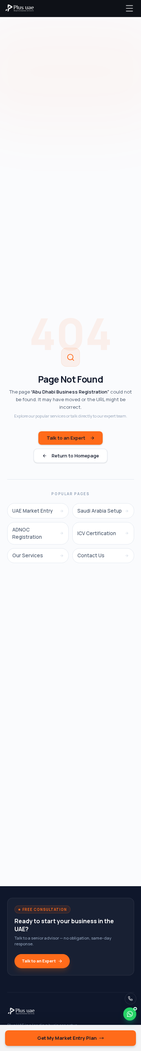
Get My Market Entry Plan (67, 1038)
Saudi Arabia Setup (99, 511)
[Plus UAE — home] (20, 8)
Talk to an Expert (66, 438)
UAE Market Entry (32, 511)
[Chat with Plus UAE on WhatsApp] (129, 1014)
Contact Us (90, 555)
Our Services (27, 555)
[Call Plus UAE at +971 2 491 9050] (131, 999)
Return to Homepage (75, 455)
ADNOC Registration (27, 533)
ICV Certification (96, 533)
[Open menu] (129, 8)
